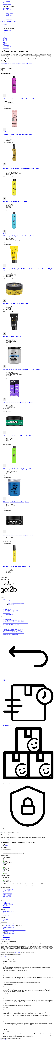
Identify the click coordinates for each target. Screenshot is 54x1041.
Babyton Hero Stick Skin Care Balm (10, 634)
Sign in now (5, 25)
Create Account (6, 903)
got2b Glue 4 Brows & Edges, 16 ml (16, 566)
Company (5, 935)
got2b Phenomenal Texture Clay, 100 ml (17, 435)
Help (4, 12)
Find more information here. (6, 839)
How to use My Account (8, 889)
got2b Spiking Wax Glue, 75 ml (15, 303)
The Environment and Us (8, 911)
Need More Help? (7, 896)
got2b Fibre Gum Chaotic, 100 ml (16, 502)
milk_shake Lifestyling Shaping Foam (11, 624)
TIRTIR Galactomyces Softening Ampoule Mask (13, 633)
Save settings (3, 1038)
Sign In (4, 902)
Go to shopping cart (7, 4)
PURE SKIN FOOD (7, 609)
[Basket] (28, 34)
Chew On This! (6, 613)
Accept (2, 954)
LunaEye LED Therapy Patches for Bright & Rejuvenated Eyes (16, 621)
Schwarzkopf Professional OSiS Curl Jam (12, 630)
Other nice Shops (6, 937)
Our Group (5, 919)
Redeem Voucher (6, 907)
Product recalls (6, 915)
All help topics (9, 19)
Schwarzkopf (8, 600)
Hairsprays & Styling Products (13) (15, 602)
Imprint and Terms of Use (8, 927)
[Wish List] (4, 32)
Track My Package (7, 905)
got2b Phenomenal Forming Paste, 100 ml (18, 535)
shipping (7, 9)
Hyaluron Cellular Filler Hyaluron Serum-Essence (13, 620)
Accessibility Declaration (8, 931)
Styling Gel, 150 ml (12, 336)
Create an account (7, 30)
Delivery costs (9, 15)
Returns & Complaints (7, 894)
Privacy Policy (6, 928)
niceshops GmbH (10, 925)
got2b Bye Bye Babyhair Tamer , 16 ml (17, 134)
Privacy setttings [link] (6, 932)
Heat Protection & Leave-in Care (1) (16, 603)
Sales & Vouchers (7, 895)
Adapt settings (18, 954)
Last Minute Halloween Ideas (9, 611)
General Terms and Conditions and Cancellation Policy (14, 930)
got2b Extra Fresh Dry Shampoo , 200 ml (18, 469)
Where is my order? (10, 13)
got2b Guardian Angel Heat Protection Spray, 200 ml (21, 168)
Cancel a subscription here (8, 933)
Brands (4, 599)
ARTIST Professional (7, 619)
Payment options (9, 16)
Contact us (8, 17)
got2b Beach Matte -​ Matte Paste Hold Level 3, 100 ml (21, 369)
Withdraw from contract (5, 939)
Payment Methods (7, 891)
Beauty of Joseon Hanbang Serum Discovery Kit (13, 629)
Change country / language (12, 923)
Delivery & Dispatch (7, 893)
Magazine (5, 912)
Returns (7, 14)
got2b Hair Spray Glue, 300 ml (15, 201)
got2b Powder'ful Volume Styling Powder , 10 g (19, 402)
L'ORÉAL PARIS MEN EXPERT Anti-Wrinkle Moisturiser (15, 623)
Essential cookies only (9, 954)
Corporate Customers (7, 897)
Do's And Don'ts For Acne (8, 614)
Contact (4, 920)
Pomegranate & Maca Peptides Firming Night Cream (14, 631)
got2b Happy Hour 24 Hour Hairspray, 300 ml (19, 98)
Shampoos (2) (11, 604)
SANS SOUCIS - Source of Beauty (10, 610)
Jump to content (6, 2)
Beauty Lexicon (6, 913)
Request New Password (8, 904)
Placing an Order (6, 890)
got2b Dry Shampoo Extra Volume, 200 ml (18, 236)
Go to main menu (6, 1)
